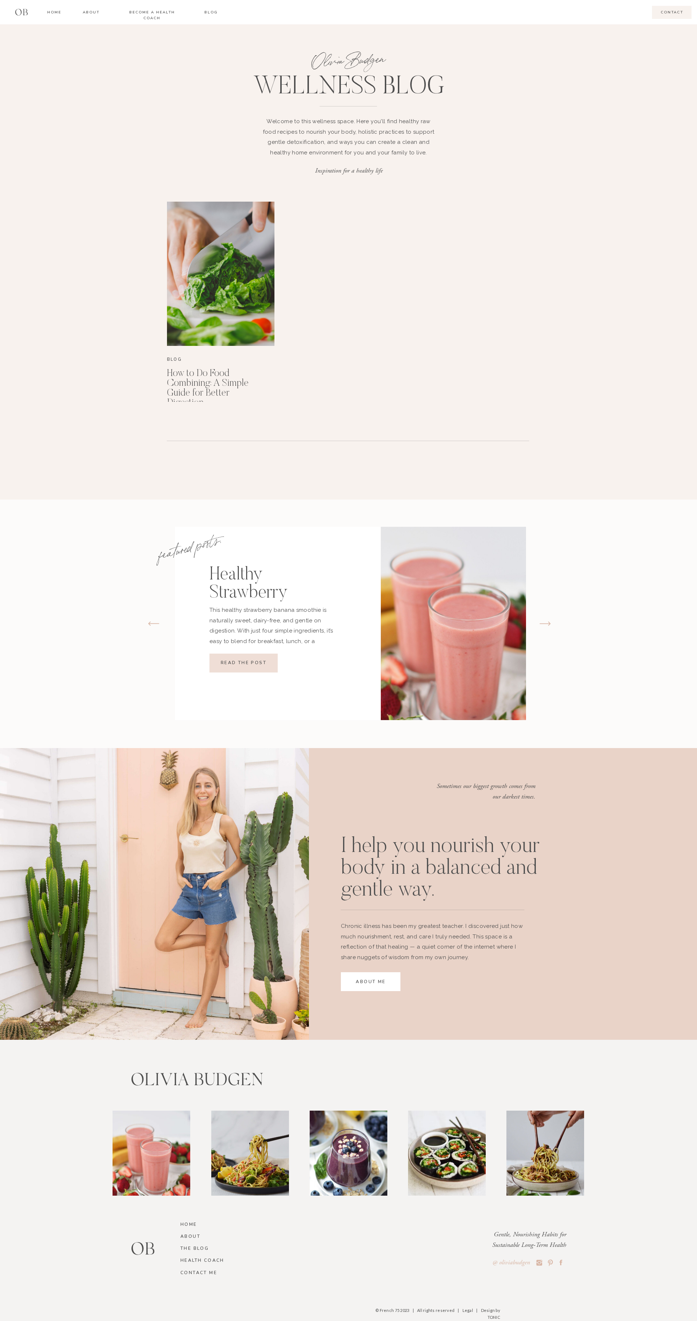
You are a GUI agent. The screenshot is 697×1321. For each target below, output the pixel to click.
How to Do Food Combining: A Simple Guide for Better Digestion (208, 388)
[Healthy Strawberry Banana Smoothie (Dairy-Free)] (453, 623)
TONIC (494, 1317)
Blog (174, 359)
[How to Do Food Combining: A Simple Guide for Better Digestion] (220, 274)
